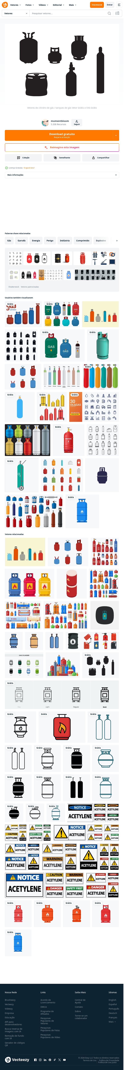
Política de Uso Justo (105, 1060)
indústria (65, 239)
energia (36, 239)
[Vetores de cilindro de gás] (62, 375)
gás (9, 239)
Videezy (9, 1007)
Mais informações (15, 173)
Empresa (9, 1011)
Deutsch (110, 1011)
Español (110, 1002)
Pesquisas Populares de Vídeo (46, 1036)
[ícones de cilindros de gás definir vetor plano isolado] (62, 474)
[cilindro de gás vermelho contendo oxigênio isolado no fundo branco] (68, 438)
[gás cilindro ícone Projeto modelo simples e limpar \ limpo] (14, 639)
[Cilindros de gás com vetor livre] (23, 313)
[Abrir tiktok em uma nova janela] (55, 1058)
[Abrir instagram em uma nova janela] (40, 1058)
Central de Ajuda (79, 999)
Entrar (110, 4)
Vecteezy (9, 1002)
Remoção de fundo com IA (14, 1035)
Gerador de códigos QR (15, 1042)
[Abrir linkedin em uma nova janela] (45, 1058)
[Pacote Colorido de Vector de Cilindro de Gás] (101, 375)
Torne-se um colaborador (80, 1015)
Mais (71, 4)
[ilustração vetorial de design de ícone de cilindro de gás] (104, 614)
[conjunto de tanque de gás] (52, 405)
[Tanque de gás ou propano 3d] (103, 344)
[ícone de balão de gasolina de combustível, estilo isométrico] (72, 582)
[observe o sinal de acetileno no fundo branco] (22, 855)
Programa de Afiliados (46, 1011)
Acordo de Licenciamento (47, 999)
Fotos (28, 4)
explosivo (101, 239)
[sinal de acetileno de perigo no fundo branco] (93, 811)
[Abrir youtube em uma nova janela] (64, 1058)
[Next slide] (112, 239)
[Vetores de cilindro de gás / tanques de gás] (100, 313)
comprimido (82, 239)
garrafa (21, 239)
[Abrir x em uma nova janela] (59, 1058)
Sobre (77, 1009)
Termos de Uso (87, 1058)
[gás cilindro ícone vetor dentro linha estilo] (20, 725)
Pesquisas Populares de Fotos (49, 1027)
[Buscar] (109, 13)
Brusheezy (10, 998)
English (110, 998)
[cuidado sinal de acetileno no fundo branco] (16, 831)
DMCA (43, 1005)
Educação (10, 1015)
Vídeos (42, 4)
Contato (78, 1005)
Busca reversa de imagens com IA (13, 1028)
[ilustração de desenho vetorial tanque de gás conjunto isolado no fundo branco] (62, 313)
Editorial (57, 4)
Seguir (77, 124)
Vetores (14, 4)
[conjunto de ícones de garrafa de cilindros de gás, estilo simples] (21, 344)
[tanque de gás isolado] (62, 344)
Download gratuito (62, 135)
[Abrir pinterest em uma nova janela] (50, 1058)
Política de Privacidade (107, 1058)
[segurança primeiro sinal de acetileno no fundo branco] (40, 831)
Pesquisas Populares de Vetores (46, 1019)
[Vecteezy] (5, 5)
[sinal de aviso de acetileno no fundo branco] (59, 855)
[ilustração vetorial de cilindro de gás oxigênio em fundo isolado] (20, 405)
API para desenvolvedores (13, 1021)
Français (110, 1015)
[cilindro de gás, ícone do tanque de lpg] (102, 474)
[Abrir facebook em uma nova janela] (35, 1058)
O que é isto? (29, 168)
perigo (50, 239)
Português (111, 1007)
